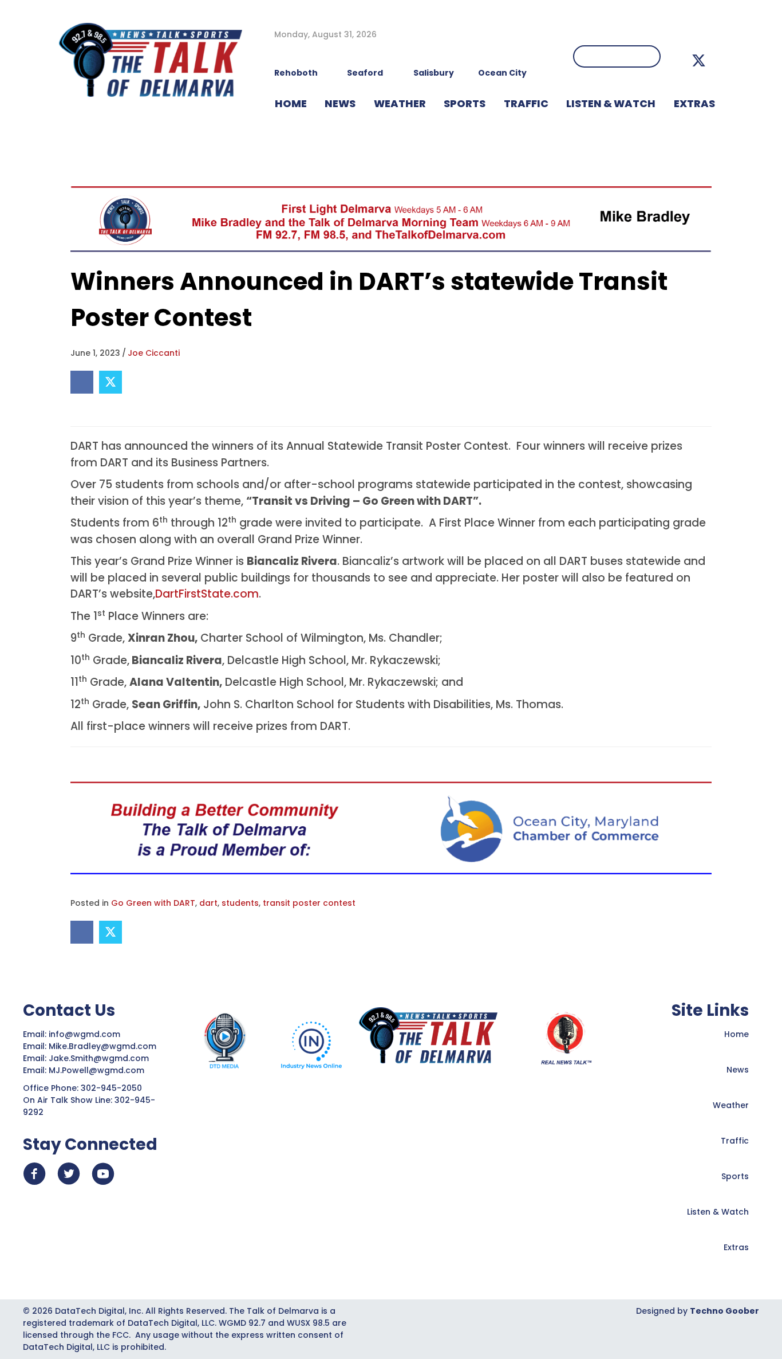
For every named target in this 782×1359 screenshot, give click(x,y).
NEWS (340, 103)
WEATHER (400, 103)
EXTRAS (694, 103)
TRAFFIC (526, 103)
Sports (464, 103)
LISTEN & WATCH (610, 103)
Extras (736, 1247)
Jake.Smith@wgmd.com (100, 1058)
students (240, 903)
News (737, 1069)
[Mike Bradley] (391, 219)
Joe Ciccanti (154, 353)
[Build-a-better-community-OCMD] (391, 827)
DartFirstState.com (207, 594)
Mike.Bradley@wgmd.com (102, 1046)
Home (736, 1034)
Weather (731, 1105)
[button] (699, 60)
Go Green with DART (153, 903)
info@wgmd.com (86, 1034)
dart (208, 903)
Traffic (735, 1140)
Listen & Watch (718, 1211)
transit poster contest (309, 903)
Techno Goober (724, 1311)
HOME (291, 103)
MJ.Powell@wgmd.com (99, 1070)
